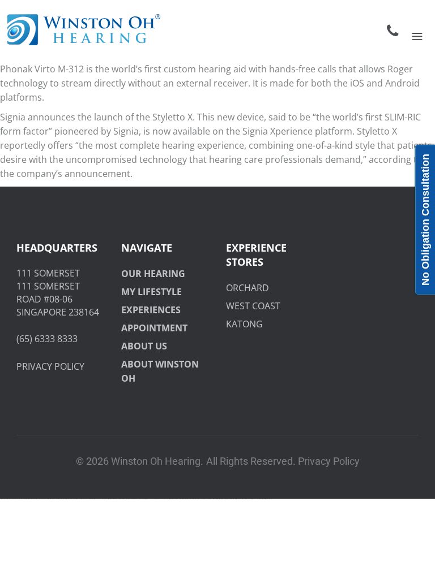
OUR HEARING (153, 273)
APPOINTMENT (154, 328)
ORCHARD (247, 288)
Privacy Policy (329, 461)
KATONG (244, 324)
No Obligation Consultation (425, 220)
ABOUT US (144, 346)
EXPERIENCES (151, 310)
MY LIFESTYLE (151, 292)
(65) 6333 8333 (47, 338)
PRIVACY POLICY (50, 366)
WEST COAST (253, 306)
